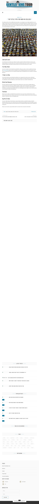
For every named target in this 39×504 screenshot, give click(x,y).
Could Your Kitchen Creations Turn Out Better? (18, 367)
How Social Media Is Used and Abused (16, 402)
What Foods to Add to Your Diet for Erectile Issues (19, 380)
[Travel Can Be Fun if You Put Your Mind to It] (5, 372)
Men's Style (19, 17)
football (20, 441)
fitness (16, 441)
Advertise (3, 468)
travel (28, 447)
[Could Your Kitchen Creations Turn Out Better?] (5, 367)
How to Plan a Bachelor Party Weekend (19, 148)
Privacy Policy (4, 473)
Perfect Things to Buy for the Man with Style (19, 224)
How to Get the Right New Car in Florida (19, 325)
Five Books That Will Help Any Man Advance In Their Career (19, 352)
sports (15, 447)
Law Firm (12, 443)
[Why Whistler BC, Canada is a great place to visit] (5, 418)
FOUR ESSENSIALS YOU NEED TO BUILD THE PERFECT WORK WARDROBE (19, 249)
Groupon (24, 441)
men (3, 445)
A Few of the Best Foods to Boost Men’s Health (18, 407)
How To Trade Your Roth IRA (14, 413)
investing (8, 443)
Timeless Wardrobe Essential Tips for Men (19, 173)
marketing (32, 443)
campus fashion (8, 111)
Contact (3, 471)
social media (10, 447)
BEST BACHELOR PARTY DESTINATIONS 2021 (19, 355)
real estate (28, 445)
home (31, 441)
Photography (23, 445)
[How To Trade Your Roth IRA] (5, 413)
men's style (7, 445)
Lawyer (16, 443)
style (17, 111)
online (19, 445)
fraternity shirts (5, 70)
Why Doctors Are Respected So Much (16, 397)
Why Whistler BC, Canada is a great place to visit (18, 418)
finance (12, 441)
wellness (32, 447)
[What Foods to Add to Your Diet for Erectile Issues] (5, 380)
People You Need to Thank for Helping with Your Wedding (19, 274)
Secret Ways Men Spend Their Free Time (19, 300)
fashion (16, 111)
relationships (4, 447)
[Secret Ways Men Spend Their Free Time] (5, 385)
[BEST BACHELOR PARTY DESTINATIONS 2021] (4, 377)
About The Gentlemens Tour (6, 465)
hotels (4, 443)
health (28, 441)
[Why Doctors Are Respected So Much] (5, 397)
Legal (25, 443)
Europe (4, 441)
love (28, 443)
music (15, 445)
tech (21, 447)
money (12, 445)
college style (12, 111)
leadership (20, 443)
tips (24, 447)
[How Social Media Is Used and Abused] (5, 402)
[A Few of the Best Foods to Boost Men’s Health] (5, 407)
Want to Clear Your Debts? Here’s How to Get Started (19, 199)
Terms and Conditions (5, 476)
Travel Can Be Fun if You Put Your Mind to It (17, 372)
